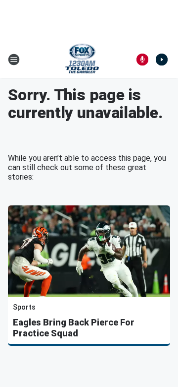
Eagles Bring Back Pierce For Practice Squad (73, 327)
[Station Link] (82, 59)
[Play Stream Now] (162, 59)
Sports (24, 307)
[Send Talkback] (142, 59)
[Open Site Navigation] (14, 59)
